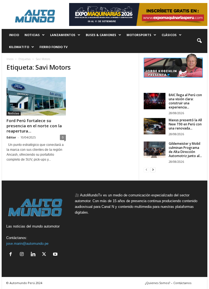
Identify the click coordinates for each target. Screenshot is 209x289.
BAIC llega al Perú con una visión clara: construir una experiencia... (185, 101)
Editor (11, 137)
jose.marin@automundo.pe (27, 243)
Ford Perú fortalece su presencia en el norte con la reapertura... (34, 126)
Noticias (32, 35)
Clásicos (169, 35)
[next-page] (153, 169)
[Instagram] (23, 255)
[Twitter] (45, 255)
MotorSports (139, 35)
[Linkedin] (34, 255)
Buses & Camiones (101, 35)
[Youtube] (56, 255)
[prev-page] (146, 169)
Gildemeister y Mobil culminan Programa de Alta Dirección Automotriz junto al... (185, 149)
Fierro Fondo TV (53, 47)
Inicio (10, 59)
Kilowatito (19, 47)
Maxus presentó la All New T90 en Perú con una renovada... (185, 124)
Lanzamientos (62, 35)
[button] (199, 41)
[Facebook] (11, 255)
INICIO (14, 35)
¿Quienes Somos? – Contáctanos (168, 283)
